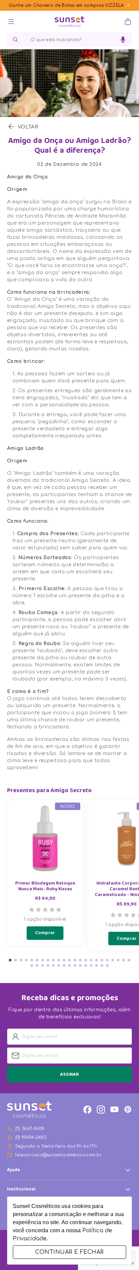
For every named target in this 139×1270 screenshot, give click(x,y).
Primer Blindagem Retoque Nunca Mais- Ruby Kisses (45, 886)
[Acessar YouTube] (114, 1109)
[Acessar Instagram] (101, 1109)
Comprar (45, 933)
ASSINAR (69, 1075)
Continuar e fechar (69, 1252)
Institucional (21, 1189)
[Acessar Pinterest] (128, 1109)
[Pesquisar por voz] (123, 40)
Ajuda (13, 1170)
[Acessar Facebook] (87, 1109)
